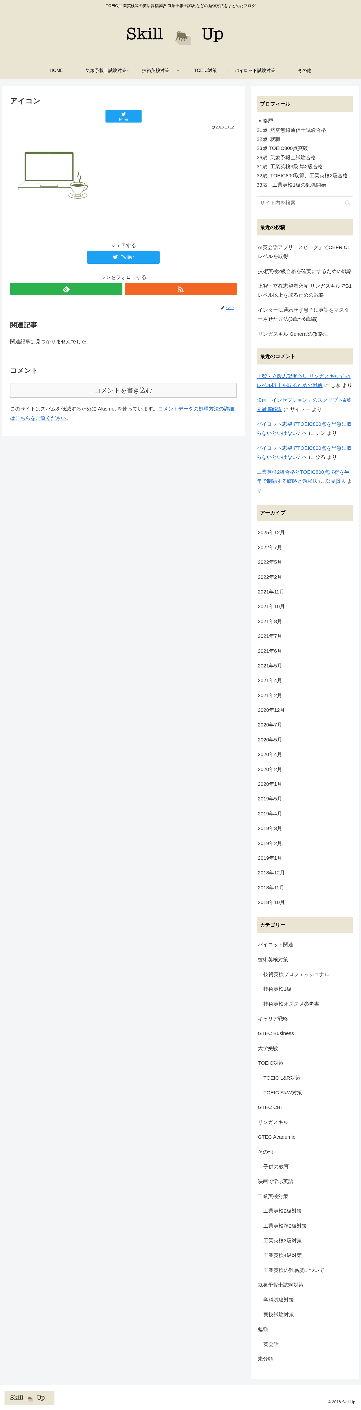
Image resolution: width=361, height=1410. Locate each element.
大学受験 (268, 1048)
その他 (265, 1152)
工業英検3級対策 (282, 1240)
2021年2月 (270, 695)
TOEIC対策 (270, 1063)
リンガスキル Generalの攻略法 (293, 334)
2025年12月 (271, 532)
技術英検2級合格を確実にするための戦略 (305, 271)
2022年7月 (270, 547)
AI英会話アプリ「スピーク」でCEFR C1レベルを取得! (304, 252)
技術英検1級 (277, 989)
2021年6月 (270, 651)
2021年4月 (270, 680)
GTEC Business (276, 1033)
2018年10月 (271, 902)
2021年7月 (270, 636)
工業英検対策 (273, 1196)
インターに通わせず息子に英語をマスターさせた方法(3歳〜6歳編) (303, 314)
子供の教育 (276, 1166)
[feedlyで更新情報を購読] (66, 289)
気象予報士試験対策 (280, 1285)
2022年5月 (270, 562)
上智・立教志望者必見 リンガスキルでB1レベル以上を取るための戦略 (305, 290)
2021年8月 (270, 621)
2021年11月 (271, 592)
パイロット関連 (275, 945)
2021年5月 (270, 666)
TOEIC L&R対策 (281, 1078)
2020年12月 (271, 710)
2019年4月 (270, 814)
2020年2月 (270, 769)
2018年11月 (271, 887)
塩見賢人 (335, 481)
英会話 (271, 1344)
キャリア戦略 (273, 1019)
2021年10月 (271, 606)
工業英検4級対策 (282, 1255)
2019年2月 (270, 843)
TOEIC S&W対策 (282, 1092)
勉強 (263, 1329)
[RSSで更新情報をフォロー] (181, 289)
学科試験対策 (278, 1300)
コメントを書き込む (123, 390)
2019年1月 (270, 858)
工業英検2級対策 (282, 1211)
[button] (348, 203)
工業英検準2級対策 (285, 1226)
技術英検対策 (273, 959)
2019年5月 (270, 799)
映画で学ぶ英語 (275, 1181)
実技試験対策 (278, 1314)
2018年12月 (271, 873)
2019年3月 (270, 828)
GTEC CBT (270, 1107)
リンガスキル (273, 1122)
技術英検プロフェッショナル (296, 974)
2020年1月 (270, 784)
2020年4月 (270, 754)
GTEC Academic (276, 1137)
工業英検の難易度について (293, 1270)
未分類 (265, 1359)
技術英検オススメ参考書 (291, 1004)
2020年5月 (270, 740)
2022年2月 (270, 577)
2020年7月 (270, 725)
